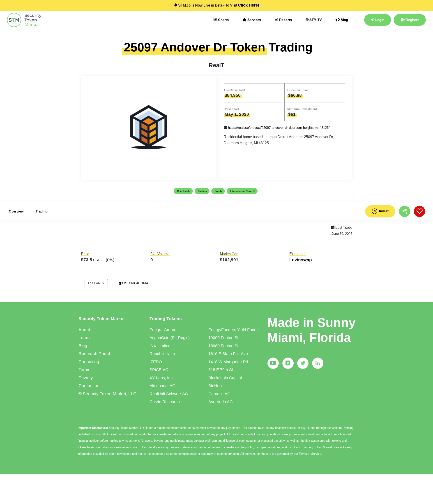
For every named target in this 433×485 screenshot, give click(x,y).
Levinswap (300, 259)
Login (379, 20)
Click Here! (248, 5)
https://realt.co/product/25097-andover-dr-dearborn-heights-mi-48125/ (278, 127)
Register (412, 20)
